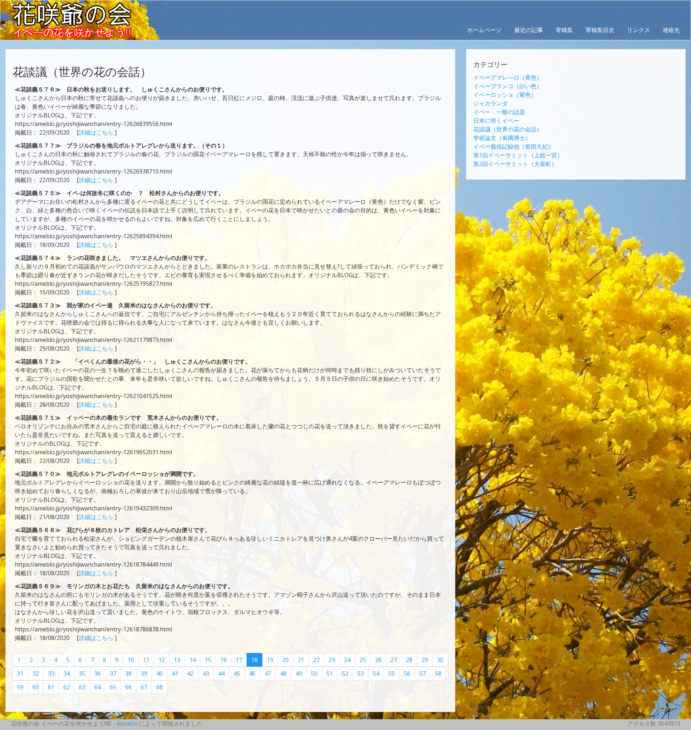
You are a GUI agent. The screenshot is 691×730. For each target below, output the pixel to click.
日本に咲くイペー (496, 121)
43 (206, 673)
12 (161, 660)
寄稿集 (564, 30)
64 (97, 687)
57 (422, 673)
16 (223, 660)
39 (144, 673)
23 (332, 660)
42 (190, 673)
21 (301, 660)
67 (144, 687)
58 (438, 673)
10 (130, 660)
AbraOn (127, 723)
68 (159, 687)
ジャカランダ (490, 103)
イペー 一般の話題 (499, 112)
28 (409, 660)
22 (316, 660)
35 (82, 673)
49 (298, 673)
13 (177, 660)
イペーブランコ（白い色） (507, 86)
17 (239, 660)
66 (128, 687)
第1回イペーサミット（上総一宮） (518, 155)
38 (128, 673)
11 (146, 660)
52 (345, 673)
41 (175, 673)
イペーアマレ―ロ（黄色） (507, 77)
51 (329, 673)
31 (20, 673)
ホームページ (484, 30)
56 (407, 673)
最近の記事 (528, 30)
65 (113, 687)
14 (192, 660)
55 (391, 673)
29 (424, 660)
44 (221, 673)
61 (51, 687)
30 (440, 660)
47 (268, 673)
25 (363, 660)
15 (208, 660)
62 (66, 687)
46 (252, 673)
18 (254, 660)
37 (113, 673)
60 (35, 687)
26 (378, 660)
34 (66, 673)
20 (285, 660)
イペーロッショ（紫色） (505, 95)
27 (393, 660)
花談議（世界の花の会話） (507, 129)
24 (347, 660)
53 (360, 673)
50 (314, 673)
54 (376, 673)
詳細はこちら (97, 132)
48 (283, 673)
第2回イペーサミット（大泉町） (515, 164)
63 (82, 687)
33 (51, 673)
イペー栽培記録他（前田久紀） (513, 146)
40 (159, 673)
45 (237, 673)
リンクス (638, 30)
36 (97, 673)
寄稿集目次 (600, 30)
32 (35, 673)
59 (20, 687)
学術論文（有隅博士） (502, 138)
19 (270, 660)
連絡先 (671, 30)
